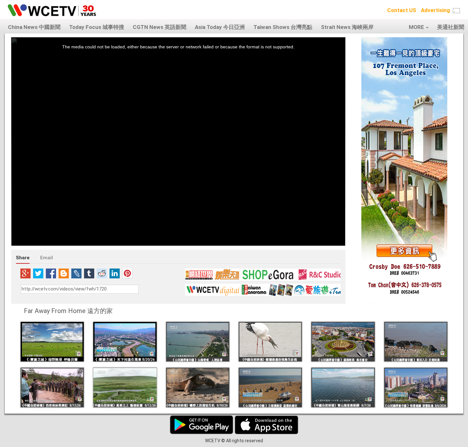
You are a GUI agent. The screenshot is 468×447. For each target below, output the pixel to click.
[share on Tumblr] (89, 273)
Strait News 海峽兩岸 (347, 27)
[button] (456, 11)
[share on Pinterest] (127, 273)
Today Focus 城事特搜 (96, 27)
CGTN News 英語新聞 (159, 27)
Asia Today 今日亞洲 (220, 27)
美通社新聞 (450, 27)
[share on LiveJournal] (76, 273)
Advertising (435, 10)
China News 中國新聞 (34, 27)
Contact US (401, 10)
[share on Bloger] (64, 273)
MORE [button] (417, 27)
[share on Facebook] (51, 273)
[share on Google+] (25, 273)
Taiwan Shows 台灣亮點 (282, 27)
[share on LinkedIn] (115, 273)
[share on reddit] (102, 273)
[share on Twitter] (38, 273)
